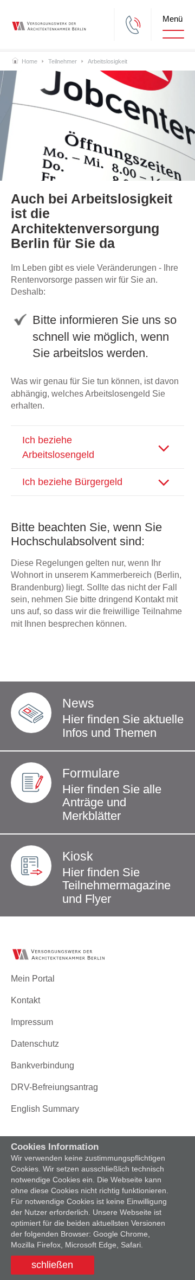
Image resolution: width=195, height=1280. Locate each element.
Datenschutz (35, 1043)
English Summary (45, 1108)
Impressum (32, 1022)
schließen (52, 1264)
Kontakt (25, 1000)
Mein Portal (33, 978)
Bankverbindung (42, 1065)
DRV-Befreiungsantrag (54, 1087)
